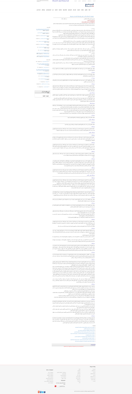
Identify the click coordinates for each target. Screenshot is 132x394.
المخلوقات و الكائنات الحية (48, 381)
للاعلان (94, 372)
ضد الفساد (60, 9)
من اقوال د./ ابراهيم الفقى (61, 372)
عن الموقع (93, 370)
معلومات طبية (50, 382)
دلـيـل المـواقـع (92, 376)
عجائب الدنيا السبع (50, 379)
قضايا (89, 9)
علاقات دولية (65, 9)
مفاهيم (86, 9)
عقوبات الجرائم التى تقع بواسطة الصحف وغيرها (82, 16)
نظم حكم (74, 9)
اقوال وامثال (64, 373)
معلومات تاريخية (50, 373)
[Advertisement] (87, 354)
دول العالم (43, 9)
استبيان (94, 375)
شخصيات (78, 9)
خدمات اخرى (39, 9)
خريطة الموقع (93, 373)
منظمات (82, 9)
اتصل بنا (94, 381)
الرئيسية (94, 369)
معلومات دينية (50, 372)
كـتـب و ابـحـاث (93, 378)
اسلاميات (56, 9)
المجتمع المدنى (48, 9)
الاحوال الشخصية (63, 375)
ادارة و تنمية (70, 9)
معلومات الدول (50, 376)
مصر (53, 9)
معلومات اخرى (63, 376)
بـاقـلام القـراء (93, 379)
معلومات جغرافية (50, 375)
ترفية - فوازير (64, 378)
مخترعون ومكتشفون (49, 378)
